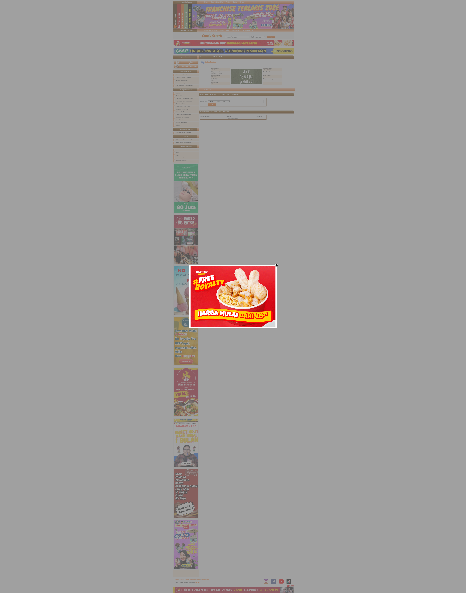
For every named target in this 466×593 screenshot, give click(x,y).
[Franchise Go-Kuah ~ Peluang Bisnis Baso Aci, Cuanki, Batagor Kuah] (233, 326)
